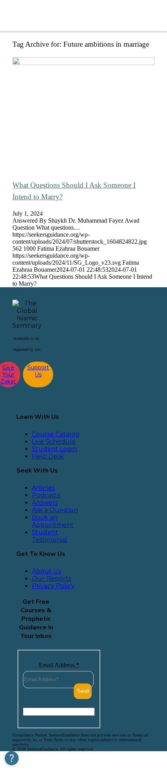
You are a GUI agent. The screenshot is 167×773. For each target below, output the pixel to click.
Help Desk (48, 456)
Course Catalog (56, 434)
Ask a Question (55, 510)
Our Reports (51, 578)
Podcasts (46, 495)
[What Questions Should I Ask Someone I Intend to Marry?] (83, 63)
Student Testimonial (49, 536)
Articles (43, 488)
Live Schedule (54, 441)
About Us (46, 571)
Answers (45, 502)
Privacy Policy (53, 586)
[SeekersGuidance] (63, 15)
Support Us (38, 371)
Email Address (59, 665)
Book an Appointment (53, 521)
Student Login (54, 449)
